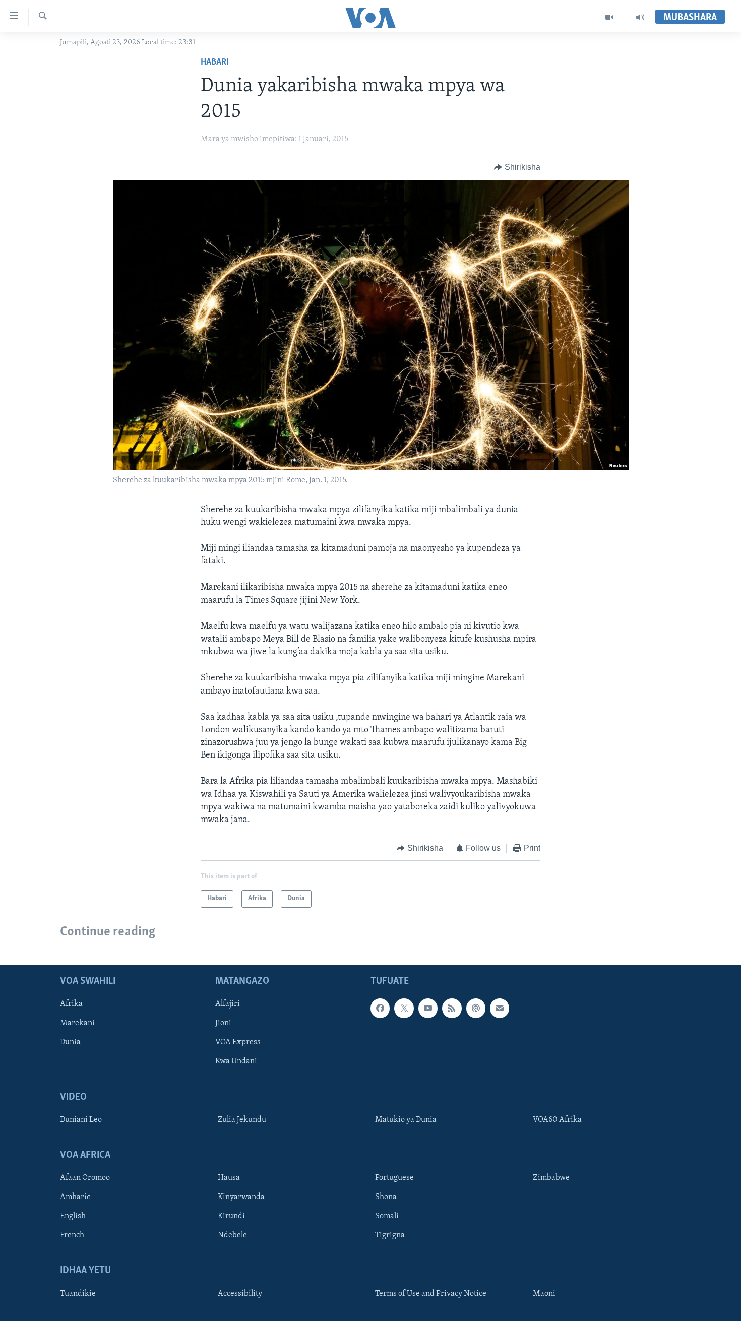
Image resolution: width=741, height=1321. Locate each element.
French (72, 1235)
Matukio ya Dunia (406, 1119)
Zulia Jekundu (242, 1119)
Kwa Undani (236, 1061)
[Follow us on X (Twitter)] (403, 1008)
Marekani (77, 1023)
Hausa (229, 1178)
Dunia (70, 1042)
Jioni (223, 1023)
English (73, 1216)
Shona (386, 1197)
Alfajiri (227, 1004)
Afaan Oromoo (85, 1178)
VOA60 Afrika (557, 1119)
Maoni (544, 1293)
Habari (215, 62)
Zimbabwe (551, 1178)
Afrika (71, 1004)
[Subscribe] (499, 1008)
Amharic (75, 1197)
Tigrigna (390, 1235)
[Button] (517, 167)
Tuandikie (78, 1293)
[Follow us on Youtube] (428, 1008)
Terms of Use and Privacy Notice (430, 1293)
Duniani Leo (81, 1119)
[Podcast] (475, 1008)
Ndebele (232, 1235)
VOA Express (238, 1042)
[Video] (609, 17)
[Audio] (640, 17)
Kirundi (231, 1216)
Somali (387, 1216)
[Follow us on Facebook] (380, 1008)
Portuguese (394, 1178)
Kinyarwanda (241, 1197)
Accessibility (240, 1293)
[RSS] (451, 1008)
